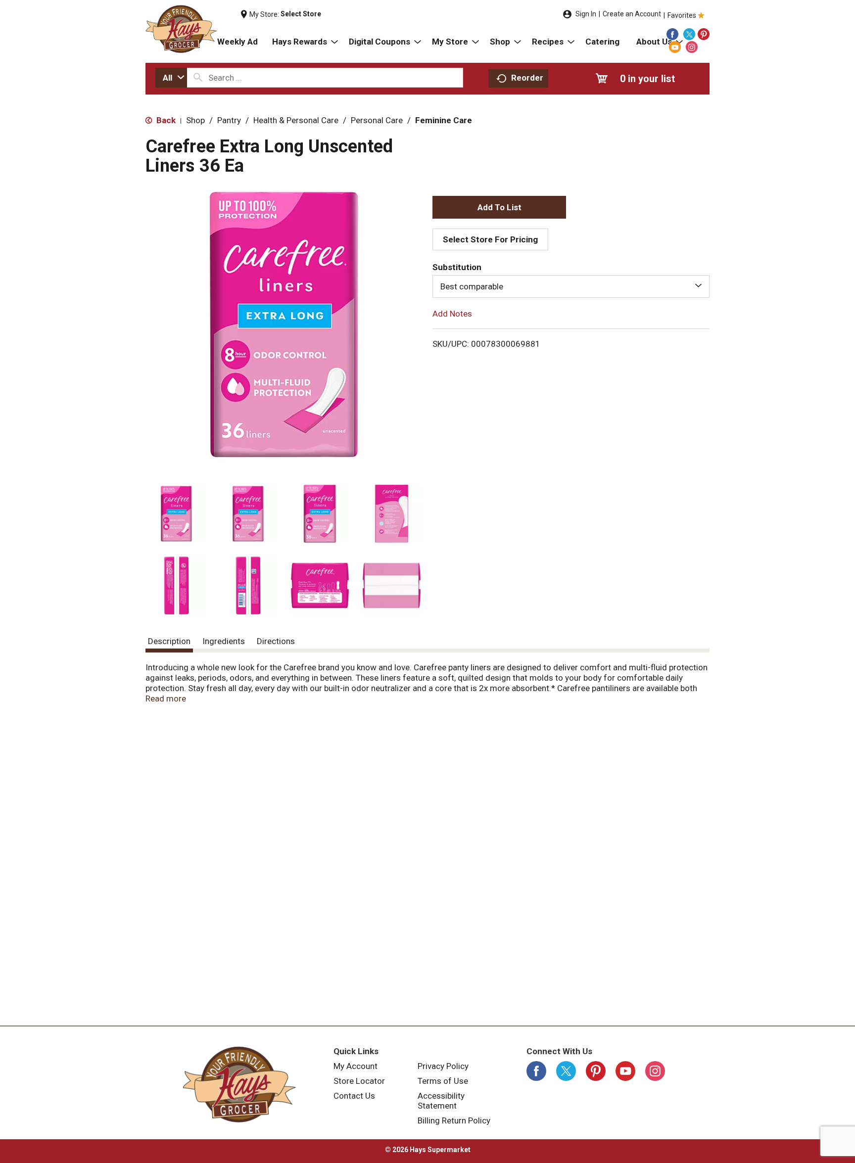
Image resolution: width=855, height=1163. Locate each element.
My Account (355, 1066)
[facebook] (672, 34)
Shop (195, 120)
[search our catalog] (198, 78)
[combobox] (171, 78)
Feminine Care (443, 120)
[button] (176, 514)
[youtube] (675, 47)
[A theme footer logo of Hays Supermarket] (239, 1084)
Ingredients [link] (223, 641)
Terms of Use (443, 1081)
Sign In (585, 14)
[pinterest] (704, 34)
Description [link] (169, 641)
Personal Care (377, 120)
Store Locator (359, 1081)
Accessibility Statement (441, 1101)
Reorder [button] (527, 78)
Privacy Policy (443, 1066)
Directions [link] (276, 641)
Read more (165, 698)
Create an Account (632, 14)
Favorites (681, 15)
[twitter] (689, 34)
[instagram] (692, 47)
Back (165, 120)
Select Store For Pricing (490, 239)
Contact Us (354, 1096)
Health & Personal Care (295, 120)
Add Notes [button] (452, 314)
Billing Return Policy (454, 1120)
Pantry (229, 120)
